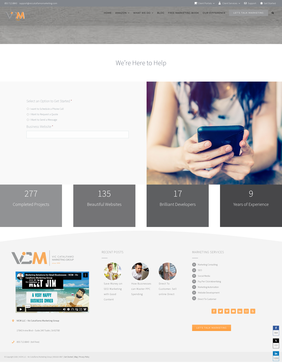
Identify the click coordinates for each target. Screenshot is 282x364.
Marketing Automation (208, 287)
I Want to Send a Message (43, 119)
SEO (200, 270)
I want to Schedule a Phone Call (47, 108)
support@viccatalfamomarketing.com (38, 3)
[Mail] (246, 311)
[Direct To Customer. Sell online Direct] (167, 271)
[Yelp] (252, 311)
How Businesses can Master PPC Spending (141, 289)
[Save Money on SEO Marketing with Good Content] (112, 271)
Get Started (68, 357)
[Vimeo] (226, 311)
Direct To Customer (207, 299)
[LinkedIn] (239, 311)
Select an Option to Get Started (49, 101)
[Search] (273, 13)
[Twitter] (220, 311)
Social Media (204, 275)
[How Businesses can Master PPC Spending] (140, 271)
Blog (76, 357)
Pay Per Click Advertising (209, 281)
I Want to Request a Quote (44, 114)
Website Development (208, 292)
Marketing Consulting (208, 264)
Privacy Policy (84, 357)
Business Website (39, 126)
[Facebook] (214, 311)
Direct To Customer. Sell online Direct (168, 289)
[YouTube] (233, 311)
